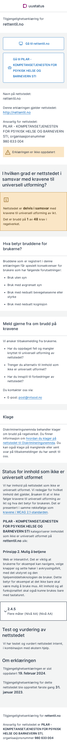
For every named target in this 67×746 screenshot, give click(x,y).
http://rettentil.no (17, 112)
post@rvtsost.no (30, 397)
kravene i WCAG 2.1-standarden (25, 512)
